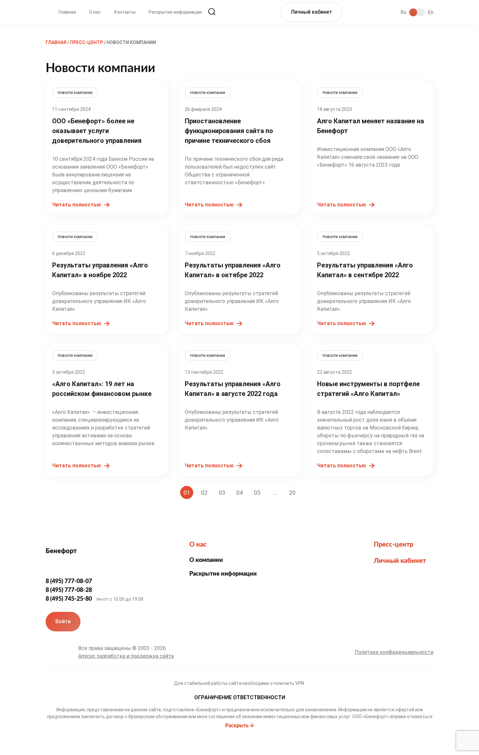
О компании (206, 560)
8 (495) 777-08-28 (69, 590)
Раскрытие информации (175, 12)
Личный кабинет (311, 12)
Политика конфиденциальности (394, 652)
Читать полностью (76, 205)
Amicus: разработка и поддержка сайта (126, 656)
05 (257, 492)
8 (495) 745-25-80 (69, 599)
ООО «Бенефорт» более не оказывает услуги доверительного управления (96, 130)
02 (204, 492)
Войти (63, 621)
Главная (67, 12)
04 (239, 492)
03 (222, 492)
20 (292, 492)
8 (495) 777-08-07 (69, 581)
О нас (95, 12)
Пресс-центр (393, 544)
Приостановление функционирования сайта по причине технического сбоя (229, 130)
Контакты (125, 12)
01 (186, 492)
